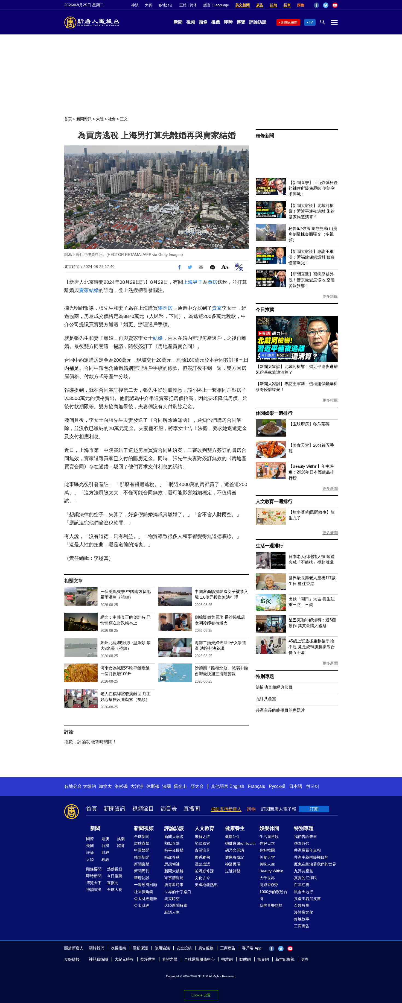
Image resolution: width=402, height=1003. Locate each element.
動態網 (245, 959)
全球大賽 (114, 889)
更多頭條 (330, 296)
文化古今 (202, 878)
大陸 (100, 119)
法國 (166, 786)
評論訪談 (258, 22)
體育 (121, 845)
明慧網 (227, 959)
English (236, 786)
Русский (277, 786)
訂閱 (314, 809)
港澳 (105, 839)
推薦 (215, 22)
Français (256, 786)
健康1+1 (232, 836)
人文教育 (204, 828)
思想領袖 (172, 864)
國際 (90, 839)
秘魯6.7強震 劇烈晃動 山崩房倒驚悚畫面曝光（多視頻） (313, 234)
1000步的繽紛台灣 (273, 895)
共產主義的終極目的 (311, 857)
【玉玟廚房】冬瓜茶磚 (309, 424)
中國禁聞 (141, 850)
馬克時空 (172, 898)
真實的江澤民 (305, 878)
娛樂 (121, 839)
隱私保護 (140, 948)
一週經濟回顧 (145, 884)
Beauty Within (271, 871)
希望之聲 (169, 959)
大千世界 (267, 878)
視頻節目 (143, 809)
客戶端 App (251, 948)
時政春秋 (172, 857)
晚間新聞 (141, 857)
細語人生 (172, 912)
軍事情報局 (173, 878)
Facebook (316, 5)
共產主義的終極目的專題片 (280, 710)
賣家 (84, 290)
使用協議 (162, 948)
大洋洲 (137, 786)
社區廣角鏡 (143, 892)
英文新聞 (242, 5)
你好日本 (267, 843)
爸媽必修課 (204, 871)
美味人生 (267, 864)
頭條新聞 (265, 135)
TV (311, 22)
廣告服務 (206, 948)
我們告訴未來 (305, 836)
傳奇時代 (301, 843)
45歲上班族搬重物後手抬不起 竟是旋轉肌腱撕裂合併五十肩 (312, 647)
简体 (193, 5)
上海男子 (193, 282)
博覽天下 (93, 883)
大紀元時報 (124, 959)
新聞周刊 (141, 871)
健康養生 (235, 828)
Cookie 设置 (201, 995)
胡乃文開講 (234, 850)
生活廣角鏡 (269, 836)
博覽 (241, 22)
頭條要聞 (93, 869)
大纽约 (89, 786)
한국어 (312, 786)
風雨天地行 (303, 892)
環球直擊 (141, 843)
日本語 (295, 786)
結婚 (94, 290)
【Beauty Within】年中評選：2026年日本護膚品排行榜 (311, 472)
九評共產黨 (266, 698)
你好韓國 (267, 850)
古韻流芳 (202, 850)
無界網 (263, 959)
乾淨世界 (148, 959)
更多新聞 (330, 488)
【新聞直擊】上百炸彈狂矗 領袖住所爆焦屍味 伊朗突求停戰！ (313, 188)
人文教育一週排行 (274, 501)
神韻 (134, 5)
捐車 (287, 5)
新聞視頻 (144, 828)
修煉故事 (301, 919)
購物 (300, 5)
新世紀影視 (285, 959)
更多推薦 (330, 400)
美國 (90, 845)
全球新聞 (141, 836)
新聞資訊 (84, 119)
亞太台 (197, 786)
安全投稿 (184, 948)
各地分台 (166, 5)
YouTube (335, 5)
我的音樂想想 (271, 905)
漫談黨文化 (303, 912)
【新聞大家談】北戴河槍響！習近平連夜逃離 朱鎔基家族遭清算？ (312, 211)
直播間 (191, 809)
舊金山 (180, 786)
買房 (212, 282)
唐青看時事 (173, 884)
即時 (228, 22)
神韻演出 (93, 889)
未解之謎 (202, 836)
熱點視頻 (114, 869)
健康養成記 (234, 857)
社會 (112, 119)
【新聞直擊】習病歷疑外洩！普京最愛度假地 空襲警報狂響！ (312, 280)
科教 (105, 859)
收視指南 (118, 948)
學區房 (165, 308)
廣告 (259, 5)
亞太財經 (141, 905)
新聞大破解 (173, 871)
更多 (305, 959)
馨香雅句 (202, 857)
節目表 (169, 809)
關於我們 (96, 948)
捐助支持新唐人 (226, 809)
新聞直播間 (289, 22)
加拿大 (105, 786)
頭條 (203, 22)
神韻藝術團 (98, 959)
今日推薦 (265, 309)
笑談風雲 (202, 843)
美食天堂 (267, 857)
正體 (183, 5)
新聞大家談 (173, 836)
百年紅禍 (301, 884)
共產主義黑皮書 (307, 898)
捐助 (273, 5)
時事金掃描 (173, 850)
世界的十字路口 (177, 892)
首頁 (68, 119)
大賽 (148, 5)
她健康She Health (240, 843)
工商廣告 (301, 926)
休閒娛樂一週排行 (274, 413)
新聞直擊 (141, 864)
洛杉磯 (121, 786)
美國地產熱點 (206, 884)
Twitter (325, 5)
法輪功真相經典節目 (274, 687)
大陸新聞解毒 (175, 905)
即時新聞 (93, 876)
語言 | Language (216, 5)
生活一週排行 (269, 545)
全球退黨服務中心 (199, 959)
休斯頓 (152, 786)
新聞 (178, 22)
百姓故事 (301, 905)
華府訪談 (141, 878)
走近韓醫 (232, 871)
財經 (105, 852)
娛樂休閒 (269, 828)
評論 (90, 852)
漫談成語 (202, 864)
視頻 (190, 22)
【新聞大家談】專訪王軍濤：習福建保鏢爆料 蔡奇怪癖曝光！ (312, 257)
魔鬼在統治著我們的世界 (315, 864)
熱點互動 (172, 843)
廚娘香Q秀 (269, 884)
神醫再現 (232, 864)
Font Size (225, 266)
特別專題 (265, 676)
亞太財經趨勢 (145, 898)
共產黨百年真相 (307, 850)
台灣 (105, 845)
